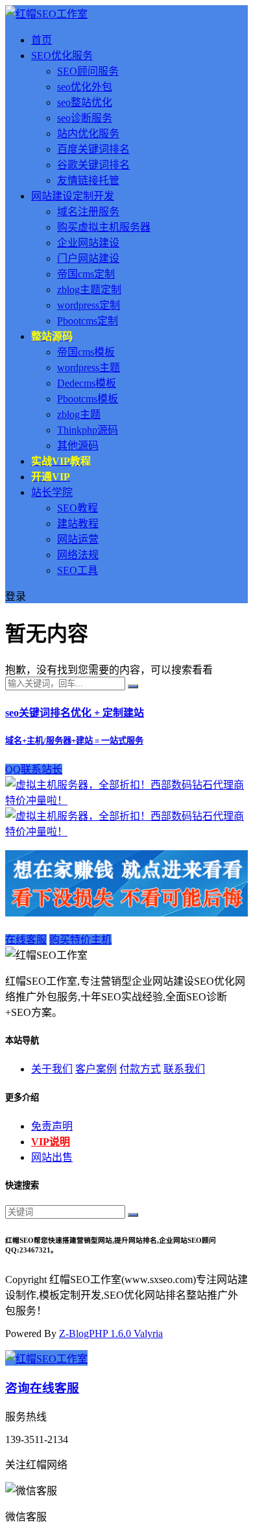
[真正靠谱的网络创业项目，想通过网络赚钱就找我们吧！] (126, 912)
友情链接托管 (88, 180)
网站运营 (78, 539)
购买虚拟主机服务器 (104, 227)
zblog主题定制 (89, 289)
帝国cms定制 (86, 274)
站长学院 (52, 492)
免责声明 (52, 1126)
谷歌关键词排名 (93, 164)
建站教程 (78, 523)
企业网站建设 (88, 242)
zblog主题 (79, 414)
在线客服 (26, 939)
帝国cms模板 (86, 352)
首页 (41, 40)
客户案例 (96, 1068)
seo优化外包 (84, 86)
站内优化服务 (88, 133)
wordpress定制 (88, 305)
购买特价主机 (80, 939)
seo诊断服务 (84, 118)
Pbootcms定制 (87, 320)
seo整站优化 (84, 102)
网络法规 (78, 554)
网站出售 (52, 1157)
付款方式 (140, 1068)
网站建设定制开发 (72, 196)
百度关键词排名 (93, 149)
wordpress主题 (88, 367)
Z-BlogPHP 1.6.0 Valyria (111, 1333)
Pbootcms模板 (87, 398)
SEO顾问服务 (88, 71)
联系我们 (184, 1068)
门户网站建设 (88, 258)
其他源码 (78, 445)
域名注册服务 (88, 211)
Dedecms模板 (86, 383)
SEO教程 (77, 508)
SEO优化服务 (62, 55)
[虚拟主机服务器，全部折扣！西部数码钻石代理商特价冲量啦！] (126, 800)
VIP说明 (50, 1141)
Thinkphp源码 (87, 430)
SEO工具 (77, 570)
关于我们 (52, 1068)
